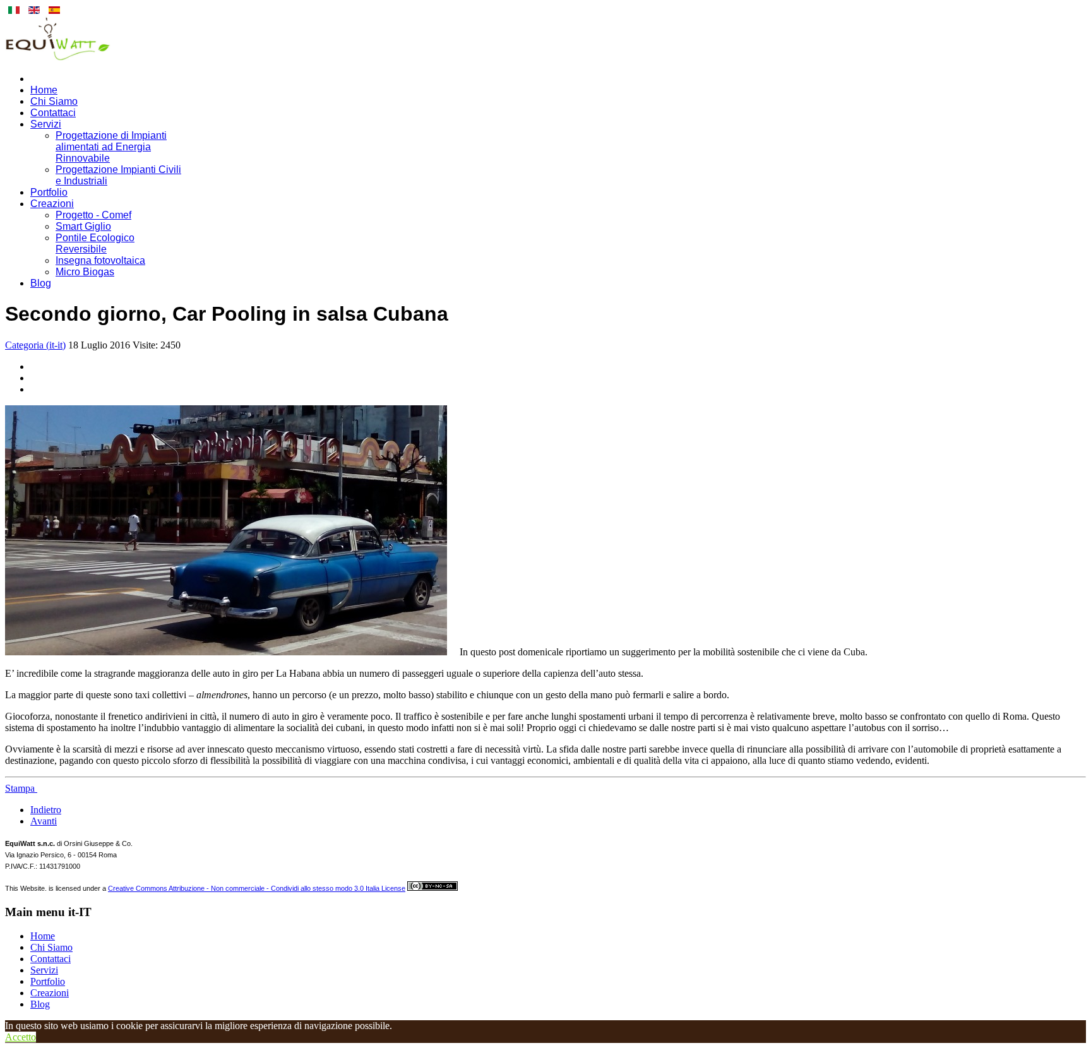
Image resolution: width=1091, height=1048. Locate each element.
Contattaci (53, 112)
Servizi (45, 124)
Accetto (20, 1037)
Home (43, 90)
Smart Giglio (83, 226)
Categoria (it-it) (35, 345)
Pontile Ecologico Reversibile (95, 243)
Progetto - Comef (93, 215)
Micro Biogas (85, 271)
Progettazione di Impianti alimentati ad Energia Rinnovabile (111, 147)
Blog (40, 283)
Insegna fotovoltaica (100, 260)
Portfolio (49, 192)
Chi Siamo (54, 101)
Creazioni (52, 203)
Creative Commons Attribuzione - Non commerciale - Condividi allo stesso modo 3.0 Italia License (256, 888)
